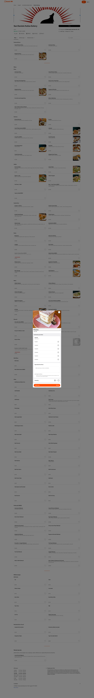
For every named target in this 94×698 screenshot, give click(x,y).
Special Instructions (39, 364)
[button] (47, 319)
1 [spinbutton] (56, 380)
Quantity (37, 380)
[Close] (59, 312)
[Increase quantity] (58, 380)
